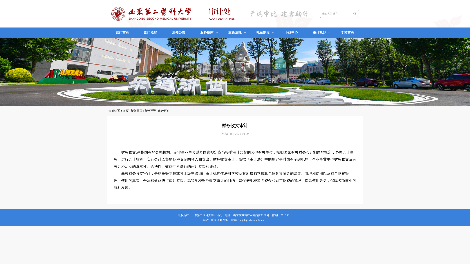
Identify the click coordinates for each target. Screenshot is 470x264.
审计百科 (164, 110)
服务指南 (207, 32)
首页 (126, 110)
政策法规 (235, 32)
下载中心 (291, 32)
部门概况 (150, 32)
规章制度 (263, 32)
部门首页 (122, 32)
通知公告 (178, 32)
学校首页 (347, 32)
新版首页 (136, 110)
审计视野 (319, 32)
